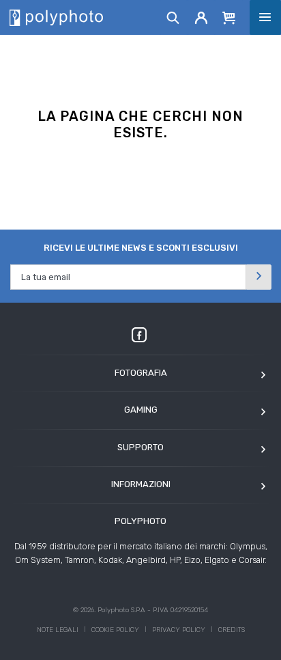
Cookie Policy (115, 630)
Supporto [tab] (140, 447)
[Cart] (229, 17)
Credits (231, 630)
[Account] (202, 17)
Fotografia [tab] (141, 373)
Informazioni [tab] (141, 484)
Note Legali (57, 630)
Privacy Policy (178, 630)
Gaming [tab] (141, 409)
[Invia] (258, 277)
